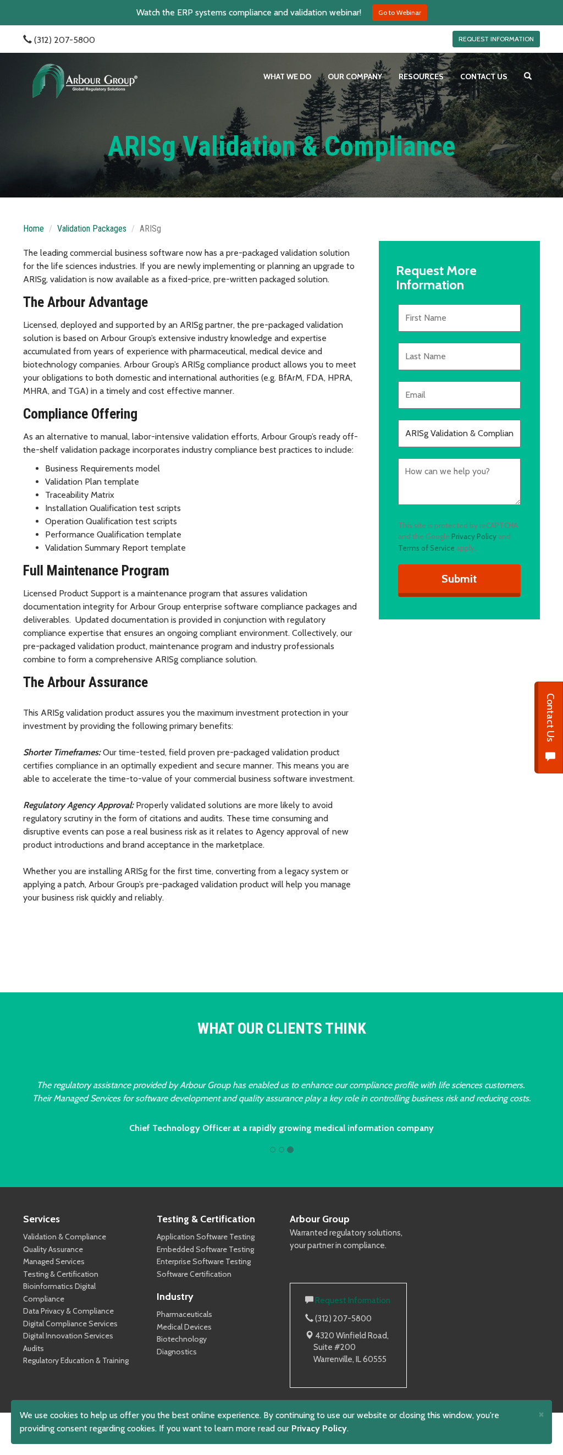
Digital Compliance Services (70, 1337)
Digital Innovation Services (68, 1349)
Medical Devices (184, 1340)
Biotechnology (182, 1352)
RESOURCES (421, 76)
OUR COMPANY (355, 76)
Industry (175, 1310)
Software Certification (194, 1287)
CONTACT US (483, 76)
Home (33, 228)
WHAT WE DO (287, 76)
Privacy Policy (473, 536)
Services (41, 1232)
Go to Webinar (399, 12)
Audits (33, 1361)
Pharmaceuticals (184, 1327)
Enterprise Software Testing (204, 1275)
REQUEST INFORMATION (496, 39)
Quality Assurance (53, 1262)
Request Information (352, 1314)
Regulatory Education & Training (76, 1374)
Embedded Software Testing (205, 1262)
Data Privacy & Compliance (68, 1324)
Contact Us (550, 718)
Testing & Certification (60, 1287)
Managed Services (54, 1275)
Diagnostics (177, 1365)
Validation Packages (91, 228)
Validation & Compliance (64, 1250)
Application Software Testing (206, 1250)
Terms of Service (426, 547)
